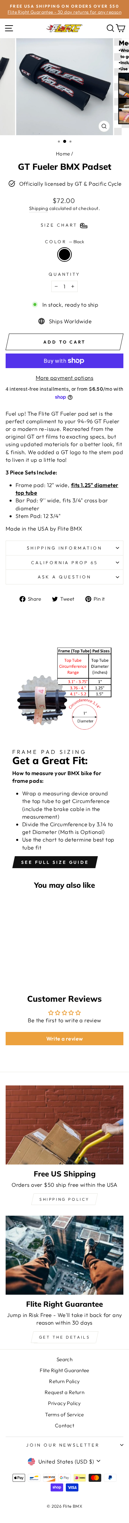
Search (64, 1359)
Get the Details (64, 1337)
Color (64, 241)
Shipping (38, 208)
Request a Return (65, 1392)
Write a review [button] (64, 1038)
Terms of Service (64, 1414)
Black (64, 254)
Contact (64, 1425)
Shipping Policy (64, 1199)
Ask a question (64, 576)
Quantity (65, 274)
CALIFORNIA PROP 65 (64, 562)
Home (63, 154)
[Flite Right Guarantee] (64, 1255)
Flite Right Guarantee (64, 1370)
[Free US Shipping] (64, 1124)
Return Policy (64, 1381)
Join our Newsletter (63, 1445)
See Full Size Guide (55, 862)
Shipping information (65, 548)
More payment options (64, 377)
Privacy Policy (64, 1403)
